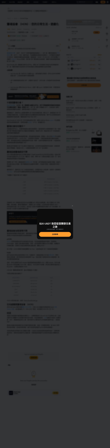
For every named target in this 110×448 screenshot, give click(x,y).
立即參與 (55, 234)
